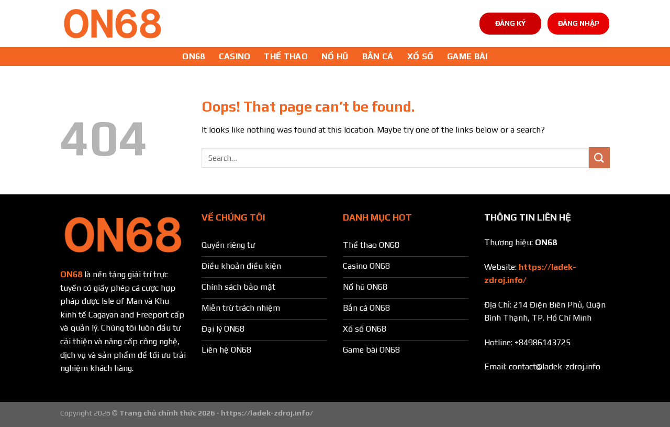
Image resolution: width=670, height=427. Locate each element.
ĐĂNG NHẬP (578, 23)
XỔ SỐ (420, 56)
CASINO (235, 56)
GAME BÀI (467, 56)
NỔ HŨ (335, 56)
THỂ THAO (286, 56)
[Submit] (599, 157)
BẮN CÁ (378, 56)
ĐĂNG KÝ (510, 23)
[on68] (112, 23)
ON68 (193, 56)
